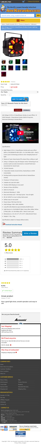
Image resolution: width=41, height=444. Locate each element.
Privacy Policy (18, 443)
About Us (2, 373)
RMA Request (4, 382)
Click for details (5, 345)
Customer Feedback (5, 369)
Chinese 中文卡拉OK (33, 1)
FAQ (19, 380)
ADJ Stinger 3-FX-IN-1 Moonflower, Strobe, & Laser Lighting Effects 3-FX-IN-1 (12, 236)
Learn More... (4, 105)
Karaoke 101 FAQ (4, 395)
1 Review (12, 81)
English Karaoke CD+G (12, 24)
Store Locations (4, 371)
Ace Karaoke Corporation (17, 441)
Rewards (20, 384)
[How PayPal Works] (30, 430)
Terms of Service (22, 382)
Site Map (2, 397)
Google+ (24, 443)
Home (1, 364)
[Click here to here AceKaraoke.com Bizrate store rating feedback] (20, 436)
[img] (5, 82)
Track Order (3, 384)
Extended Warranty (23, 386)
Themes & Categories (24, 24)
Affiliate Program (4, 399)
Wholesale (3, 402)
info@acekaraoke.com (14, 422)
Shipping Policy (22, 389)
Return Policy (3, 380)
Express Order (4, 386)
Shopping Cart (23, 1)
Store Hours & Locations (6, 366)
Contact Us (3, 404)
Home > (4, 24)
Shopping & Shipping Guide (8, 352)
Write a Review (30, 233)
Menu (23, 20)
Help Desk (15, 410)
